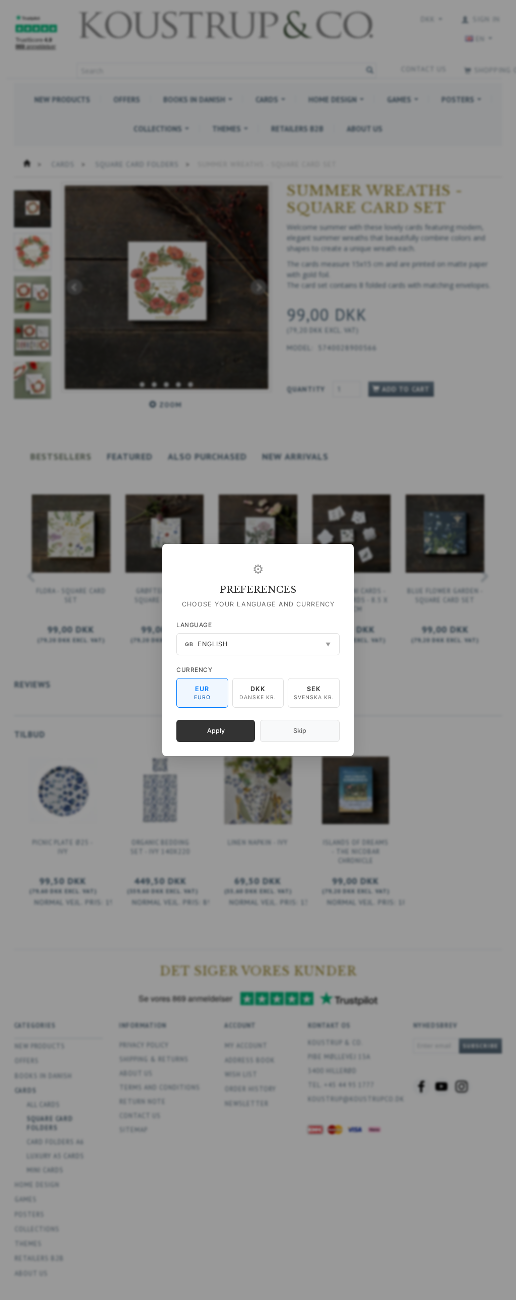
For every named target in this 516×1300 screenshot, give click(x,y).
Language (194, 625)
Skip (299, 730)
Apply (216, 730)
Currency (194, 669)
